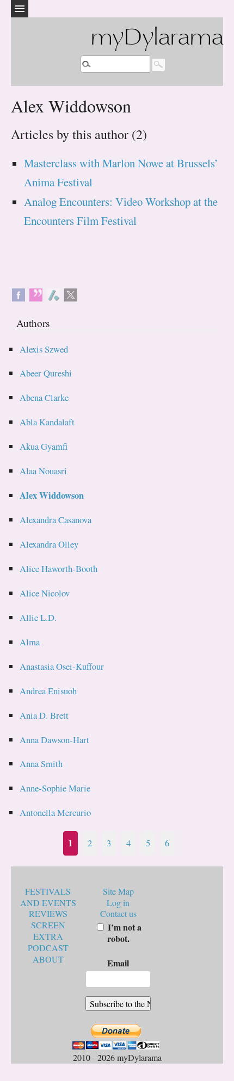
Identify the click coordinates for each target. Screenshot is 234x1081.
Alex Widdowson (52, 495)
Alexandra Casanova (55, 519)
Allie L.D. (38, 617)
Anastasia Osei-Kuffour (62, 666)
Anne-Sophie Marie (55, 788)
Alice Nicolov (45, 593)
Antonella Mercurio (55, 812)
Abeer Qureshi (46, 373)
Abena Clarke (44, 397)
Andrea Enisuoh (48, 690)
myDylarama (156, 38)
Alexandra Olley (49, 544)
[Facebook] (18, 293)
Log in (118, 902)
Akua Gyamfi (43, 446)
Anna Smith (41, 763)
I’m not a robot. (123, 933)
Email (118, 963)
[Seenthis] (35, 293)
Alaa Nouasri (43, 470)
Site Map (118, 891)
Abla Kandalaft (47, 422)
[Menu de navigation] (19, 8)
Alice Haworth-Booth (58, 568)
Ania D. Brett (44, 715)
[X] (70, 293)
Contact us (118, 913)
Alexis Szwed (44, 349)
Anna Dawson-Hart (54, 739)
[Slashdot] (53, 293)
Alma (30, 642)
